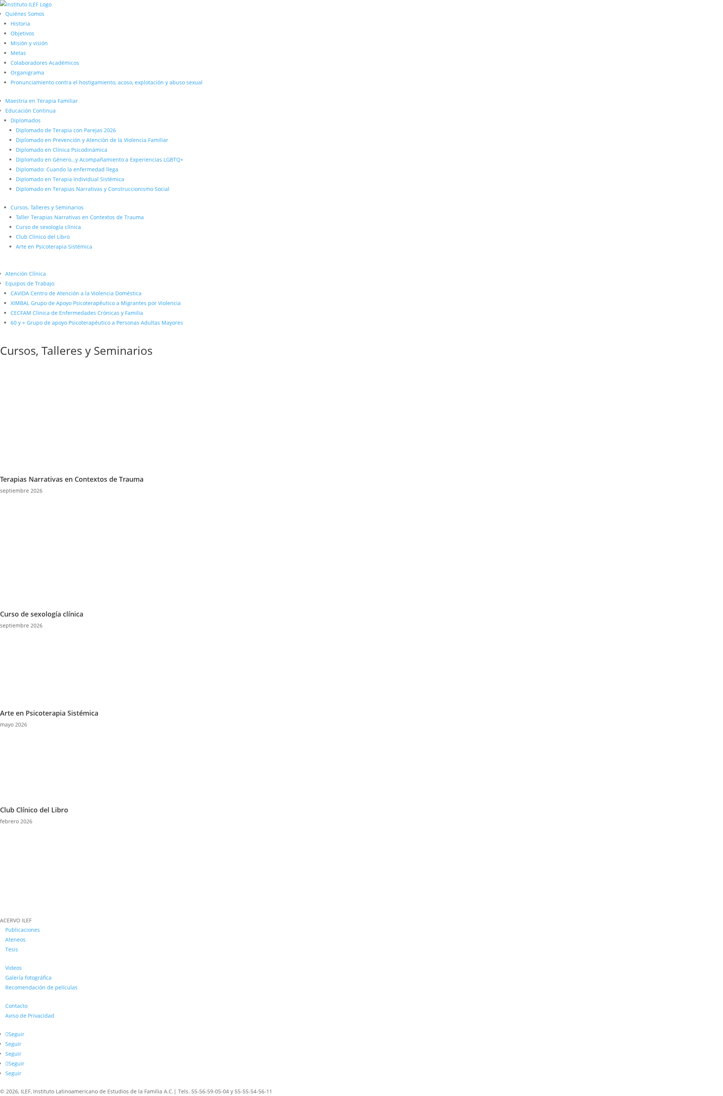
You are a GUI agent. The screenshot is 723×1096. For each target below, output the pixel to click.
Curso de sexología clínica (48, 226)
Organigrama (27, 72)
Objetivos (22, 33)
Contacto (16, 1005)
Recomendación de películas (41, 987)
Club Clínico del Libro (43, 236)
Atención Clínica (25, 273)
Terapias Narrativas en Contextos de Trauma (71, 479)
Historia (20, 23)
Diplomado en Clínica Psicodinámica (61, 149)
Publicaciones (22, 929)
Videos (13, 967)
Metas (18, 52)
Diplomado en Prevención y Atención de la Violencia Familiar (92, 139)
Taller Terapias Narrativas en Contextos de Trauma (80, 217)
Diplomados (26, 120)
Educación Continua (30, 110)
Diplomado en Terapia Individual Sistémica (70, 179)
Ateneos (15, 939)
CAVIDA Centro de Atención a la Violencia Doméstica (76, 293)
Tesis (11, 949)
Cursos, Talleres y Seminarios (47, 207)
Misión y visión (29, 43)
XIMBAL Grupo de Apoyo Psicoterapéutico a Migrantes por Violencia (96, 303)
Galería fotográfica (28, 977)
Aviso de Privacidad (29, 1015)
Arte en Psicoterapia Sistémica (54, 246)
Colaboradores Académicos (45, 62)
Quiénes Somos (24, 13)
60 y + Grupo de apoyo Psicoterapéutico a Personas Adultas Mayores (97, 322)
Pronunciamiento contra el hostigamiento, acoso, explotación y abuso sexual (107, 82)
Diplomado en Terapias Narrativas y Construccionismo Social (92, 188)
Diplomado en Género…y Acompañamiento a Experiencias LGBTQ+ (99, 159)
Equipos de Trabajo (29, 283)
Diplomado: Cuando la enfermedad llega (67, 169)
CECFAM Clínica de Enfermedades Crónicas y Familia (77, 312)
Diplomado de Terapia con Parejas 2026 (66, 130)
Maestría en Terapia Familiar (41, 100)
